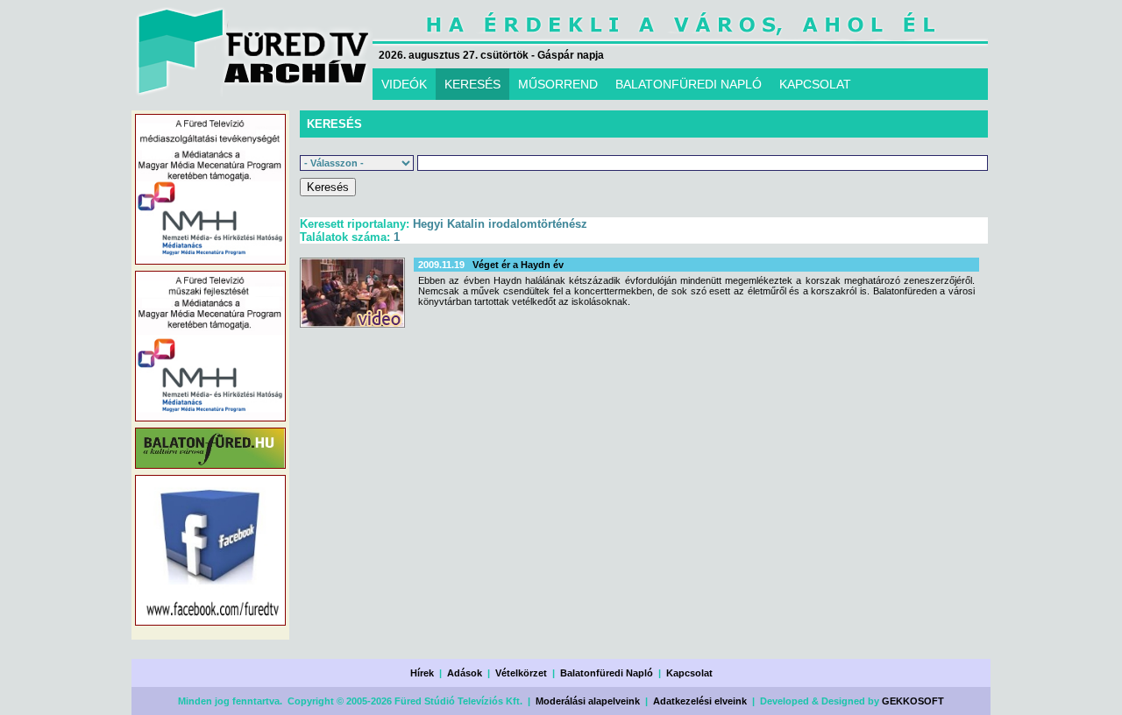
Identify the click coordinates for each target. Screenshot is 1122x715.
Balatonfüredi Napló (606, 673)
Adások (464, 673)
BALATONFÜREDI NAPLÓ (688, 84)
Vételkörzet (521, 673)
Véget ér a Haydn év (518, 264)
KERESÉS (472, 84)
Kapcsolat (689, 673)
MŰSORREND (558, 84)
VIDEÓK (404, 84)
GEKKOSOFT (913, 701)
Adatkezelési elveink (700, 701)
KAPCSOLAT (815, 84)
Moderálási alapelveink (588, 701)
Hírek (422, 673)
